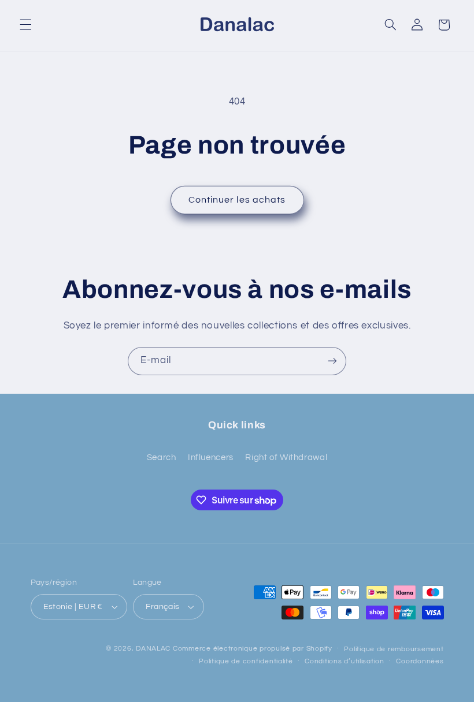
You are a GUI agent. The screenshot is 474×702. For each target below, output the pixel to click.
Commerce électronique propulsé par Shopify (252, 648)
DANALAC (153, 648)
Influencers (211, 457)
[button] (25, 25)
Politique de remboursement (393, 649)
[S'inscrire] (332, 361)
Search (161, 457)
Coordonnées (419, 661)
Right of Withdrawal (286, 457)
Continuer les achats (237, 199)
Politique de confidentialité (246, 661)
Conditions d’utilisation (344, 661)
